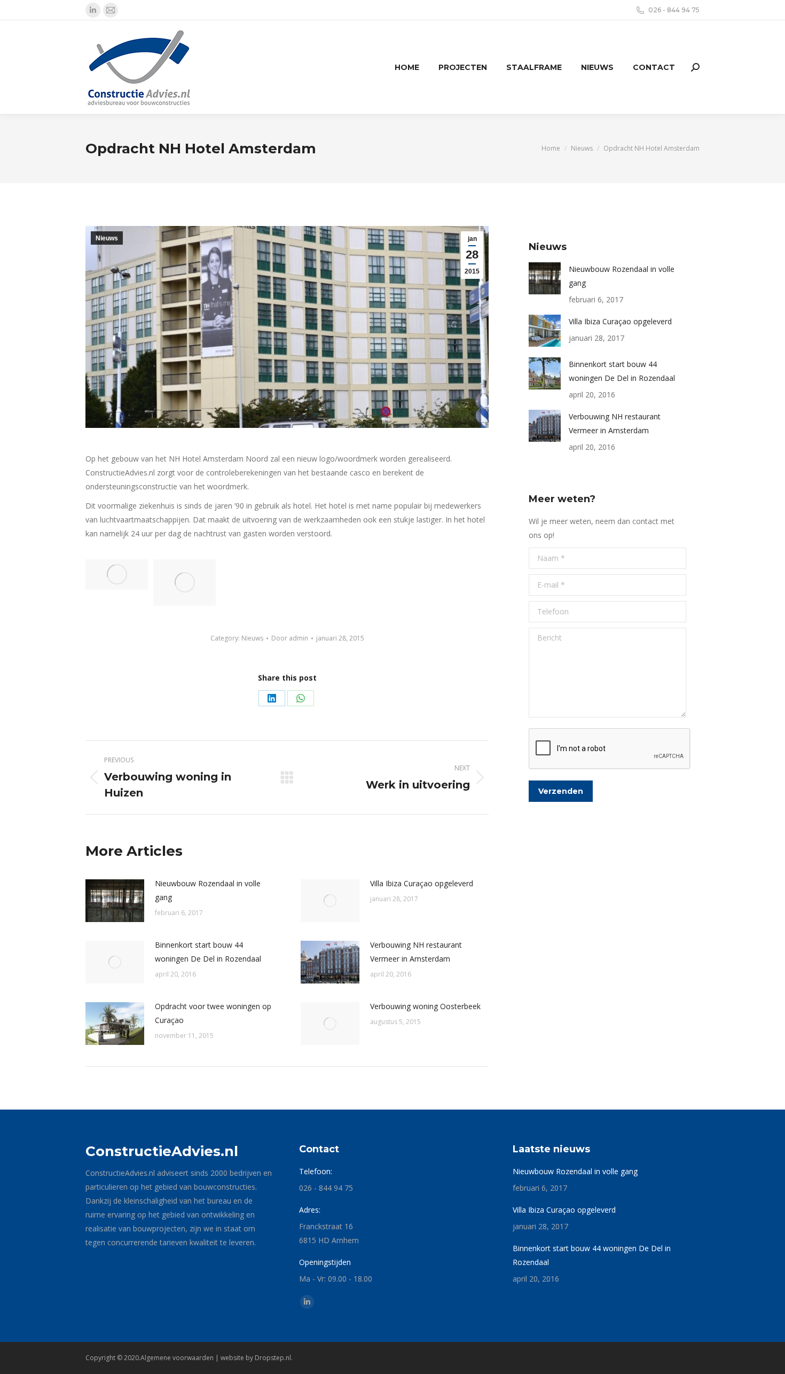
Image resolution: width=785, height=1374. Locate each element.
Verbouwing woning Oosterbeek (425, 1006)
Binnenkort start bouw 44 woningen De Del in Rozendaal (208, 952)
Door (289, 638)
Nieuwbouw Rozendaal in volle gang (208, 890)
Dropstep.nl (273, 1357)
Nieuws (107, 238)
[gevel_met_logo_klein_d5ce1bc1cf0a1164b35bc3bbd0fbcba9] (184, 582)
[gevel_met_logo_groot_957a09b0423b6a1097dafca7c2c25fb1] (116, 574)
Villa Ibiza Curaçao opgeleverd (421, 883)
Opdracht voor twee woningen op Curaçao (213, 1013)
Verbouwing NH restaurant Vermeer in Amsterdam (416, 952)
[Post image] (114, 900)
